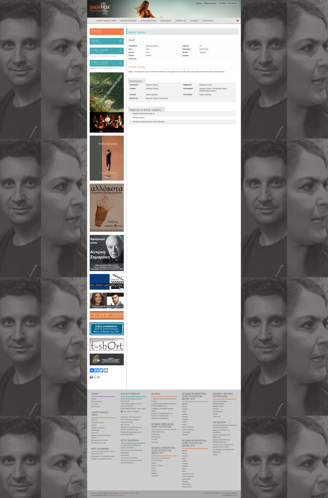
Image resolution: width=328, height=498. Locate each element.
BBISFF (184, 404)
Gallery (153, 471)
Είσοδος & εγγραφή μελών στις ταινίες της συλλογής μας (131, 428)
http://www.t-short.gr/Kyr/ (116, 495)
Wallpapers (217, 452)
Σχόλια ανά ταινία (127, 422)
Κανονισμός (155, 434)
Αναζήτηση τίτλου (97, 454)
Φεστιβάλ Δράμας (139, 118)
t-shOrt (222, 493)
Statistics (185, 435)
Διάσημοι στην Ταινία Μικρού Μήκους (101, 436)
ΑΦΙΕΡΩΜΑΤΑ (165, 21)
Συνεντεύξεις (125, 455)
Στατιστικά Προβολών (220, 427)
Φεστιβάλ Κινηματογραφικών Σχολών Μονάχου (149, 122)
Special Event (187, 487)
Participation (186, 484)
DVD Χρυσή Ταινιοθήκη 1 (129, 458)
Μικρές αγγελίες (210, 3)
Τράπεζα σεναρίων (97, 422)
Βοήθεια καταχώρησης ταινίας (101, 459)
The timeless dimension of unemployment (160, 459)
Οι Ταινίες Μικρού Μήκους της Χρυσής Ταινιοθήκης (131, 447)
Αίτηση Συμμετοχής (158, 432)
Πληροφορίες (156, 437)
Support (154, 473)
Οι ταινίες (154, 442)
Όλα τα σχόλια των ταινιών (130, 420)
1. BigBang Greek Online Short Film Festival (163, 400)
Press (184, 424)
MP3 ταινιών (125, 425)
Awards (184, 409)
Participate (155, 476)
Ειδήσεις (199, 3)
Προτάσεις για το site (98, 443)
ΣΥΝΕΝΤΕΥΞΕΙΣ (180, 21)
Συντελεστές (136, 81)
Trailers (93, 425)
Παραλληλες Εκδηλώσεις (159, 418)
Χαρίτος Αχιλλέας (152, 94)
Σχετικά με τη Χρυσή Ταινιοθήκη (131, 450)
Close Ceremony (188, 430)
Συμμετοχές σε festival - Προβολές (145, 110)
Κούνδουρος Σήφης (220, 88)
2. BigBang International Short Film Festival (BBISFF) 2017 (163, 405)
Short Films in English (237, 21)
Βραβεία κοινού (218, 406)
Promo (184, 422)
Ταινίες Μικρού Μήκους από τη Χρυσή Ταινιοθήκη (131, 405)
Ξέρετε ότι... (95, 433)
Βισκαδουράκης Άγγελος (207, 91)
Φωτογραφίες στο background (223, 449)
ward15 (234, 495)
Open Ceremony (188, 427)
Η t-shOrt (222, 3)
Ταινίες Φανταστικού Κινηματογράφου (220, 403)
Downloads (186, 432)
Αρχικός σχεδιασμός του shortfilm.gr (221, 431)
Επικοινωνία (232, 3)
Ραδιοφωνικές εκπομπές (99, 440)
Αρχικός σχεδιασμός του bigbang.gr (221, 436)
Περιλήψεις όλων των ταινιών (131, 417)
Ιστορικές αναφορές (98, 428)
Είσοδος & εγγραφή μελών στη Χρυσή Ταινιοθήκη (131, 433)
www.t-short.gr (123, 493)
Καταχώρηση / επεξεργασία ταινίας (103, 456)
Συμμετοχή (216, 416)
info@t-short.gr (134, 493)
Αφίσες (215, 455)
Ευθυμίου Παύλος (152, 46)
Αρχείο (215, 414)
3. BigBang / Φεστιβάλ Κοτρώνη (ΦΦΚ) (162, 410)
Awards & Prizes (157, 465)
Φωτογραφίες (217, 411)
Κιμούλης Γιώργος (152, 98)
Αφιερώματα (125, 453)
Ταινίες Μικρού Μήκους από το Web (133, 408)
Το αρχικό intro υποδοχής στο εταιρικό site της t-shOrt (223, 446)
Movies (153, 463)
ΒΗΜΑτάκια (95, 430)
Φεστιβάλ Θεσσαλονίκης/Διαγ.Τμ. (144, 113)
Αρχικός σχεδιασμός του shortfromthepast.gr (221, 441)
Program (185, 419)
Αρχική (90, 21)
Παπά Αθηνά (163, 98)
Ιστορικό (154, 439)
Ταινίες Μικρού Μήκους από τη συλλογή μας (131, 400)
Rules (153, 468)
